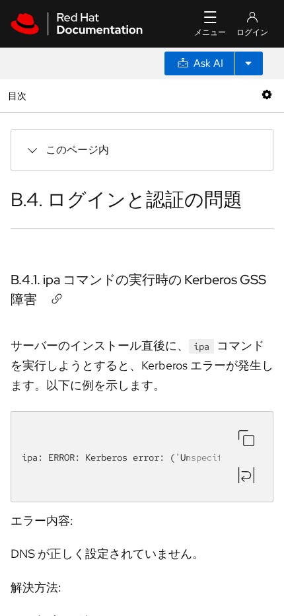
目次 (18, 95)
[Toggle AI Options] (248, 63)
